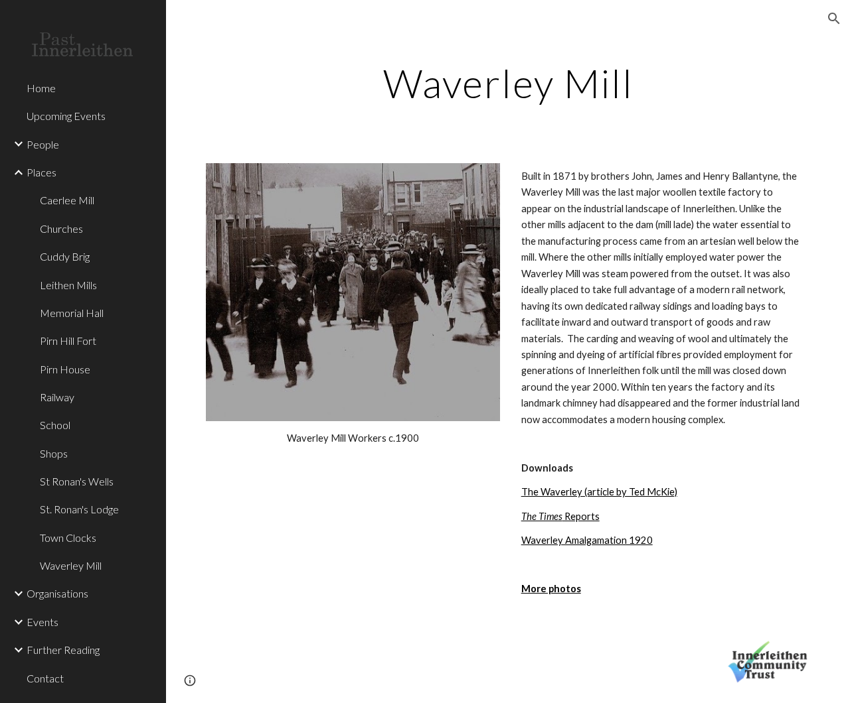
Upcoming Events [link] (66, 115)
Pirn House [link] (65, 369)
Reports (560, 516)
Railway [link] (57, 397)
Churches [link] (61, 228)
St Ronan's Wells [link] (77, 481)
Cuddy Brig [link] (65, 256)
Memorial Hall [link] (72, 312)
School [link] (55, 424)
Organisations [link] (57, 593)
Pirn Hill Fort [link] (68, 340)
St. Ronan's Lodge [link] (79, 509)
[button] (834, 18)
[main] (508, 83)
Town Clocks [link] (68, 537)
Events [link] (42, 621)
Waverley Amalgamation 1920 (587, 540)
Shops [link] (54, 453)
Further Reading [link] (63, 649)
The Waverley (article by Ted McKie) (599, 491)
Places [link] (41, 172)
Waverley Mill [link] (71, 565)
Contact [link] (45, 678)
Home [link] (41, 88)
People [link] (43, 144)
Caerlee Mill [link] (67, 200)
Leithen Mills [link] (68, 285)
